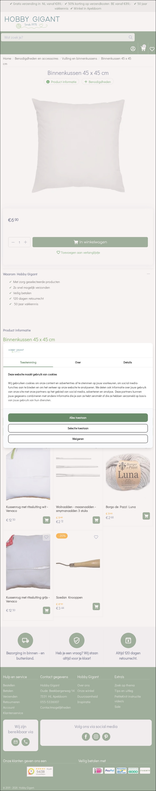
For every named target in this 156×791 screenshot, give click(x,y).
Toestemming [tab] (28, 362)
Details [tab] (128, 362)
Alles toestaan (78, 418)
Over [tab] (78, 362)
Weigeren (78, 439)
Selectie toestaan (78, 428)
